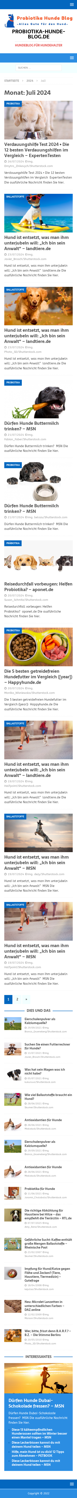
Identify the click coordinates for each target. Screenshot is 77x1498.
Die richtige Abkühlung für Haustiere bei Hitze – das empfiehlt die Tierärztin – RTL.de (48, 1214)
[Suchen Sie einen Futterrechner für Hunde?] (12, 1048)
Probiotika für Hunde (40, 1188)
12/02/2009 (35, 1314)
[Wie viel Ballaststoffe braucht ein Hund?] (12, 1099)
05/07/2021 (35, 1078)
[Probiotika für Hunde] (12, 1193)
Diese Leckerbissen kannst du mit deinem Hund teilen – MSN (36, 1444)
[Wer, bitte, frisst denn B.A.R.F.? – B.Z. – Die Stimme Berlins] (12, 1335)
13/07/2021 (35, 1053)
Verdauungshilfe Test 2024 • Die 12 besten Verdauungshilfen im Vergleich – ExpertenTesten (36, 150)
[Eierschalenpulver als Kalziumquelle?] (12, 1023)
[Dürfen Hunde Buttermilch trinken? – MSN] (38, 399)
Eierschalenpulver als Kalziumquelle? (40, 1021)
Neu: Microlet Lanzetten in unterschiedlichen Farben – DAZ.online (44, 1305)
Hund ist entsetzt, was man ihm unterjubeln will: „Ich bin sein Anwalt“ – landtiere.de (36, 243)
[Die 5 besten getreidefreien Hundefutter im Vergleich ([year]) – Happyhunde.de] (38, 647)
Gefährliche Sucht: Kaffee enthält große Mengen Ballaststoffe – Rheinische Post (48, 1243)
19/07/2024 (16, 781)
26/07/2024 (16, 161)
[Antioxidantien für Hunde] (12, 1124)
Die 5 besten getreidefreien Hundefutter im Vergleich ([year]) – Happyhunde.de (38, 677)
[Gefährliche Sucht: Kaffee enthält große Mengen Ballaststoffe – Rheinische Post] (12, 1244)
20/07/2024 (16, 595)
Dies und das (38, 1010)
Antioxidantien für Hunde (43, 1120)
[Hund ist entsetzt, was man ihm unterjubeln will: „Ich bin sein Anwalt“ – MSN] (38, 833)
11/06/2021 (35, 1193)
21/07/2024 (16, 434)
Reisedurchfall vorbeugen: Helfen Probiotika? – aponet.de (38, 587)
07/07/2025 (35, 1223)
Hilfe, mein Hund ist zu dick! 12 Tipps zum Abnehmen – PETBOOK (38, 1453)
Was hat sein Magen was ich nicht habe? (45, 1071)
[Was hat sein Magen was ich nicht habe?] (12, 1074)
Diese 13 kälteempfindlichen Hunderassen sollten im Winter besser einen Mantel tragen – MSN (39, 1433)
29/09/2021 (35, 1027)
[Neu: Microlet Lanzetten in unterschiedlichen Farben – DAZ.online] (12, 1306)
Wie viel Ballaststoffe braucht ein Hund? (48, 1097)
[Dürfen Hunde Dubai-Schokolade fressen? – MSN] (38, 1391)
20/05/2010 (35, 1339)
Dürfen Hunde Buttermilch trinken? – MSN (31, 426)
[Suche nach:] (39, 67)
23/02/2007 (35, 1252)
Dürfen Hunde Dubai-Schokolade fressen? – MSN (36, 1403)
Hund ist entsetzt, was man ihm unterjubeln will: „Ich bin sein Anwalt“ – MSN (36, 863)
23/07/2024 (16, 254)
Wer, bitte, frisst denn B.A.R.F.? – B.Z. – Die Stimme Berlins (48, 1333)
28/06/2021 (35, 1103)
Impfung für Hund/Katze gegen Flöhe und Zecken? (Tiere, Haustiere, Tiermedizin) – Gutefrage (47, 1274)
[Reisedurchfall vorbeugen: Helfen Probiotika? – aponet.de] (38, 559)
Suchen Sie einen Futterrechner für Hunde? (47, 1046)
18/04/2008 (35, 1285)
